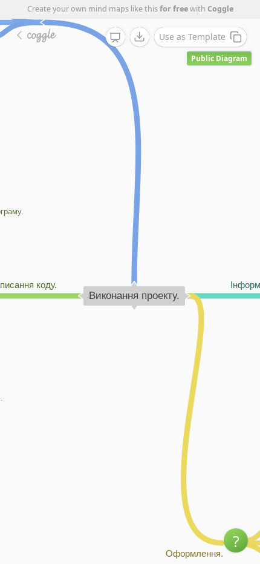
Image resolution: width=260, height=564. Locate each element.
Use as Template (192, 36)
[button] (236, 540)
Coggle (220, 9)
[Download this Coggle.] (139, 37)
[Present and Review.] (115, 37)
